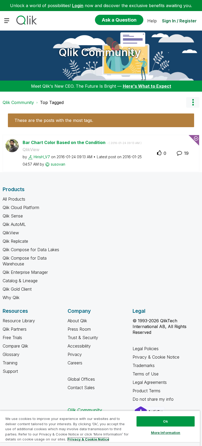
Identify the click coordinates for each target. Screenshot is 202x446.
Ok (165, 421)
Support (10, 371)
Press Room (79, 329)
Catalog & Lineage (20, 280)
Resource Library (19, 320)
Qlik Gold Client (17, 289)
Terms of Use (146, 373)
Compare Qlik (15, 346)
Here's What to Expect (147, 86)
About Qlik (77, 320)
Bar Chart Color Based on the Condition (82, 142)
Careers (75, 362)
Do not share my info (154, 399)
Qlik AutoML (14, 224)
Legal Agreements (150, 382)
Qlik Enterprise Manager (25, 272)
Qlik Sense (13, 216)
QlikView (31, 149)
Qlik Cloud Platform (21, 207)
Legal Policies (146, 348)
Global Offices (81, 379)
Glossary (11, 354)
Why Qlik (11, 297)
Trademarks (144, 365)
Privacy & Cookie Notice (156, 357)
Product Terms (146, 390)
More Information (165, 432)
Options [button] (192, 102)
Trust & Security (83, 337)
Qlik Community (100, 52)
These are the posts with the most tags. (53, 120)
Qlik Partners (15, 329)
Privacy (75, 354)
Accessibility (79, 346)
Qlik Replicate (15, 241)
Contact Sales (81, 387)
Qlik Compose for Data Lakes (31, 249)
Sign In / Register (179, 20)
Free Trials (12, 337)
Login (77, 5)
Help (152, 20)
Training (10, 362)
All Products (14, 199)
